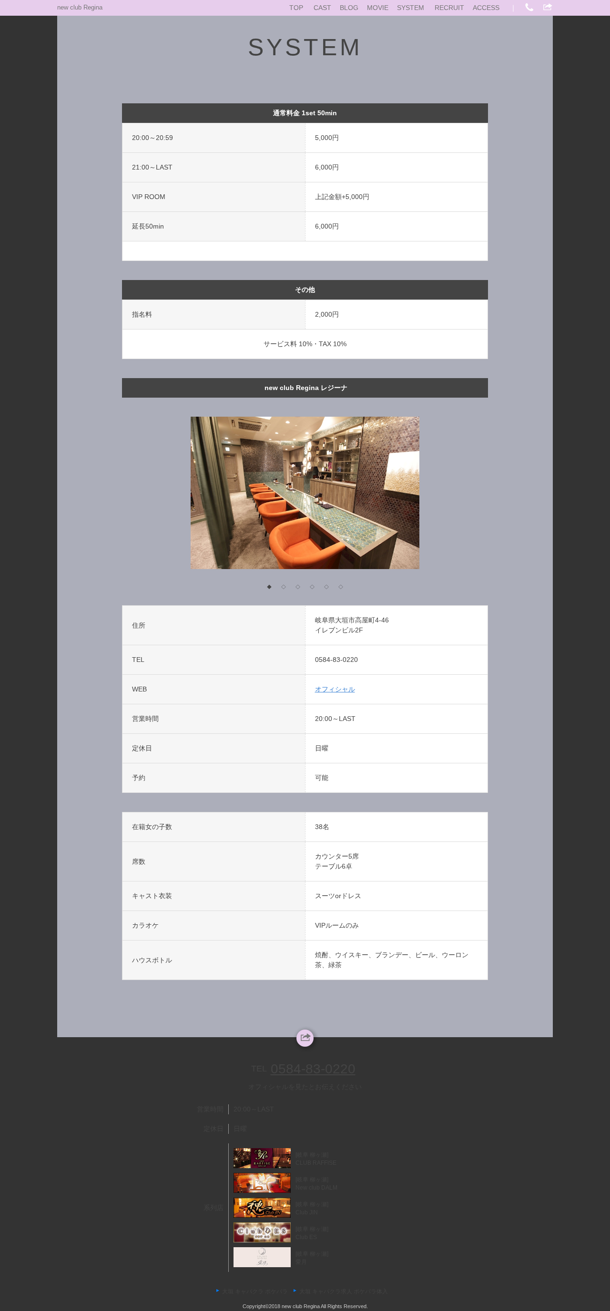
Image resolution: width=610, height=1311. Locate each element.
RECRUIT (449, 7)
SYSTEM (410, 7)
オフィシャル (335, 689)
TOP (296, 7)
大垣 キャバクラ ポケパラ (255, 1291)
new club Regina (79, 7)
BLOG (349, 7)
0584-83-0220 (336, 659)
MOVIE (377, 7)
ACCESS (486, 7)
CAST (322, 7)
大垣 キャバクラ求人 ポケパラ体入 (343, 1291)
